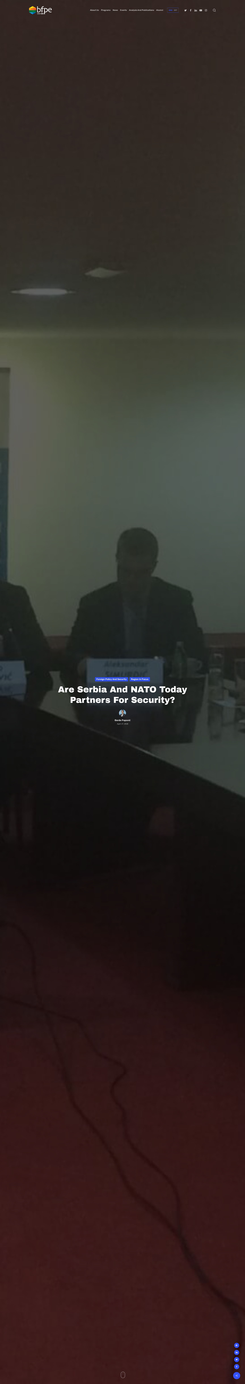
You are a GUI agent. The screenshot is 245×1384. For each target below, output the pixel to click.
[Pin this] (236, 1345)
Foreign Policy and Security (111, 679)
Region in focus (139, 679)
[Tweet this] (236, 1359)
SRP (175, 10)
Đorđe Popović (122, 720)
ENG (170, 10)
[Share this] (236, 1366)
